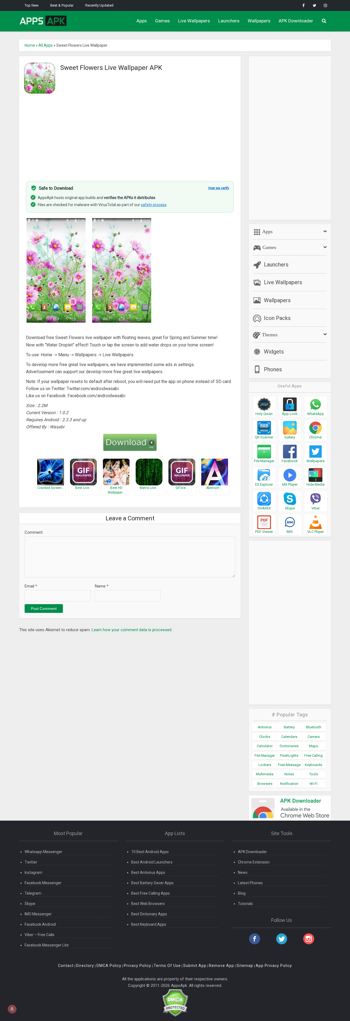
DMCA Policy (109, 965)
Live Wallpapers (194, 20)
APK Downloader (296, 20)
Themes (269, 334)
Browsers (264, 784)
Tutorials (245, 903)
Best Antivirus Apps (148, 872)
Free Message (289, 765)
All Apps (46, 45)
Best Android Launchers (152, 862)
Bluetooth (313, 727)
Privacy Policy (137, 965)
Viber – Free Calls (39, 934)
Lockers (264, 765)
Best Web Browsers (148, 903)
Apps (141, 20)
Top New (32, 5)
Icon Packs (277, 318)
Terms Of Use (167, 965)
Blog (242, 893)
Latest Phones (250, 882)
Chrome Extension (254, 862)
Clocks (264, 737)
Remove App (221, 965)
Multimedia (264, 774)
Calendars (289, 737)
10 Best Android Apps (150, 851)
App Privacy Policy (274, 965)
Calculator (265, 746)
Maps (313, 746)
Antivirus (265, 727)
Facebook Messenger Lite (47, 945)
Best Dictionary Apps (149, 914)
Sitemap (245, 965)
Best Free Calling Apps (150, 893)
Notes (289, 774)
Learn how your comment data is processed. (132, 629)
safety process (154, 205)
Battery (289, 727)
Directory (85, 965)
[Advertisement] (129, 134)
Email (31, 586)
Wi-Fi (313, 784)
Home (30, 45)
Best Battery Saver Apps (152, 882)
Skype (30, 903)
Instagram (33, 872)
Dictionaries (289, 746)
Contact (66, 965)
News (242, 872)
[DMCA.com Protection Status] (175, 1003)
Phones (273, 369)
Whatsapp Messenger (43, 851)
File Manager (265, 755)
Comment (34, 532)
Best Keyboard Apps (148, 924)
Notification (289, 784)
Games (162, 20)
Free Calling (313, 755)
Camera (314, 737)
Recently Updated (99, 5)
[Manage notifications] (12, 1009)
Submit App (194, 965)
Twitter (31, 862)
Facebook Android (40, 924)
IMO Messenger (38, 914)
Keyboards (313, 765)
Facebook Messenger (43, 882)
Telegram (33, 893)
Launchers (229, 20)
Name (102, 586)
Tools (313, 774)
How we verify (218, 188)
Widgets (274, 351)
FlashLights (289, 755)
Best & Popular (62, 5)
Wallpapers (259, 20)
